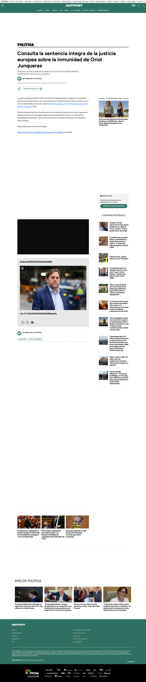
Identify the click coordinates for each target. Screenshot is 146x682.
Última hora (133, 5)
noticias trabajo (89, 10)
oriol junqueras (35, 339)
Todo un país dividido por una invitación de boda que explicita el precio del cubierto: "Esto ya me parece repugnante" (118, 290)
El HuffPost (59, 132)
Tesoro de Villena (100, 1)
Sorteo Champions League (80, 1)
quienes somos (16, 633)
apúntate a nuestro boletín (113, 206)
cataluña (22, 339)
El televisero (76, 10)
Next (82, 288)
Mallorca (109, 1)
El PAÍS (50, 670)
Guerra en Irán (37, 1)
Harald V (116, 1)
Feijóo (91, 1)
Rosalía (123, 1)
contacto (15, 636)
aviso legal (76, 636)
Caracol (108, 670)
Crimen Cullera (131, 1)
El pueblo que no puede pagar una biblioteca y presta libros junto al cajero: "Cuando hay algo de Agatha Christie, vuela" (119, 242)
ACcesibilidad (77, 642)
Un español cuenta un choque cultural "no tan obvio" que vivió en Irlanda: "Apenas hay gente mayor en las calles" (118, 273)
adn (101, 670)
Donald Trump (47, 1)
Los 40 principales (60, 670)
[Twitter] (27, 322)
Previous (24, 288)
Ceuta (12, 1)
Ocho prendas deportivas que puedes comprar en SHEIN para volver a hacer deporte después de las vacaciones (113, 122)
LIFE (60, 10)
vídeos (66, 10)
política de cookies (79, 633)
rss (13, 642)
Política (25, 45)
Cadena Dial (84, 673)
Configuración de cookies (81, 630)
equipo (14, 630)
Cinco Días (77, 673)
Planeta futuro (99, 673)
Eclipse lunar (56, 1)
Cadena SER (88, 670)
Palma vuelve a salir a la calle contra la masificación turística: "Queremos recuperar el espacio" (119, 361)
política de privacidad (80, 639)
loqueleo (94, 676)
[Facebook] (23, 322)
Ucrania (139, 1)
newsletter (15, 639)
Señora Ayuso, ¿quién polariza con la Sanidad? (119, 258)
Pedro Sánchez (66, 1)
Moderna (59, 676)
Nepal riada (28, 1)
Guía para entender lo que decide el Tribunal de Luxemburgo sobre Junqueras (76, 534)
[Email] (32, 322)
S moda (85, 676)
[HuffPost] (18, 624)
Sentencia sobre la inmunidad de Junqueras (34, 132)
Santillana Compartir (80, 670)
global (47, 10)
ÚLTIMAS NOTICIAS (103, 10)
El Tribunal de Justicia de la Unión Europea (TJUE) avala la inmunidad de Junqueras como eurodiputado (28, 534)
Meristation (103, 676)
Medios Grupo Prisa (33, 676)
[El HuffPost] (74, 5)
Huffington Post (53, 673)
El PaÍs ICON (77, 676)
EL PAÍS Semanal (92, 673)
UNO (64, 673)
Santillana (69, 670)
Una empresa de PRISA (33, 671)
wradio (69, 673)
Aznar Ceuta (19, 1)
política (40, 10)
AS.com (94, 670)
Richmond (49, 676)
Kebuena (106, 673)
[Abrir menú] (2, 5)
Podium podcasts (69, 676)
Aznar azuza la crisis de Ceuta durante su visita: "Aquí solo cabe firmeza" (86, 606)
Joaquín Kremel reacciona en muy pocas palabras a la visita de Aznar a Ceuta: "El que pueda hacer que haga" (119, 227)
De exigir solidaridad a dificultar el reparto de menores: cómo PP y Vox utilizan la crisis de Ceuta (29, 606)
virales (55, 10)
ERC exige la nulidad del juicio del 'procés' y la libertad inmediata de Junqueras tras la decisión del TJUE (53, 535)
